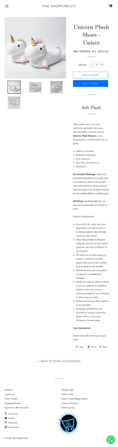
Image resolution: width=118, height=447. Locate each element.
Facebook (13, 413)
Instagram (13, 427)
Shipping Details (13, 403)
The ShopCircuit (59, 6)
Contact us (10, 394)
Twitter (11, 418)
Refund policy (68, 407)
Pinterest (12, 422)
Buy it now (90, 83)
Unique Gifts (67, 389)
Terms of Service (69, 403)
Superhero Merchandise (17, 407)
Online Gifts (67, 394)
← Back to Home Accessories (59, 361)
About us (9, 389)
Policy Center (11, 398)
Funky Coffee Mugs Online (74, 398)
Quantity (83, 64)
